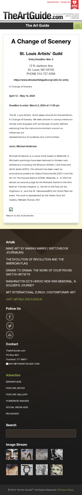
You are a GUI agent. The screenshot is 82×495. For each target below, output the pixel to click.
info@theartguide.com (23, 363)
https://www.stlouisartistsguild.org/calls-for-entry (41, 80)
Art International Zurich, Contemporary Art (41, 292)
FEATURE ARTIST (15, 388)
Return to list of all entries (19, 215)
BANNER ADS (13, 381)
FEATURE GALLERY (17, 394)
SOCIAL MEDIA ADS (17, 407)
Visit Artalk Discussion (24, 299)
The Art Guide (37, 26)
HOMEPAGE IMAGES (17, 400)
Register (53, 2)
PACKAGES (12, 413)
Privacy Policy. (66, 489)
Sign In (65, 2)
